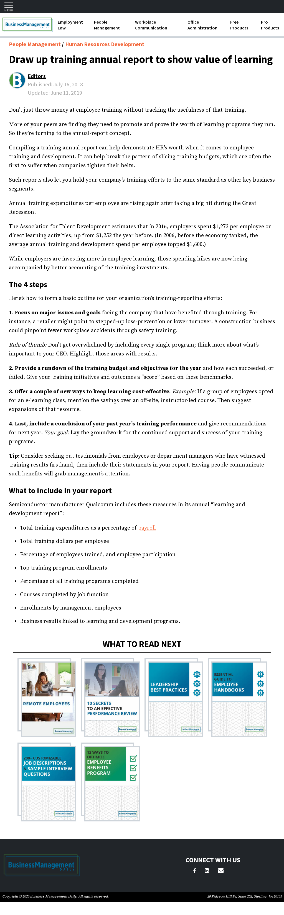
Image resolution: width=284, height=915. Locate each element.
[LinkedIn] (207, 871)
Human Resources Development (104, 44)
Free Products (239, 25)
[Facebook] (194, 871)
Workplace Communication (151, 25)
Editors (37, 75)
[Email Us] (221, 871)
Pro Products (270, 25)
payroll (147, 528)
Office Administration (202, 25)
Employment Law (70, 25)
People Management (107, 25)
